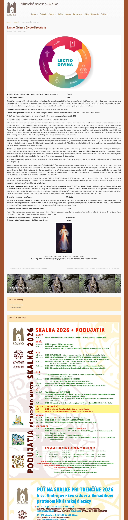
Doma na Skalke (15, 307)
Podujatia (43, 14)
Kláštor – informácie (91, 14)
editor (24, 31)
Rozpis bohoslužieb (16, 305)
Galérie (60, 14)
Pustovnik (16, 22)
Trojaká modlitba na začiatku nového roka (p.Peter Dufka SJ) (28, 268)
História (33, 14)
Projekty (104, 14)
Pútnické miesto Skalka (39, 4)
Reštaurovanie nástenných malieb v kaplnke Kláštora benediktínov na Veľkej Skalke (93, 268)
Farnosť (51, 14)
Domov (9, 22)
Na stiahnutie (77, 14)
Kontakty (68, 14)
